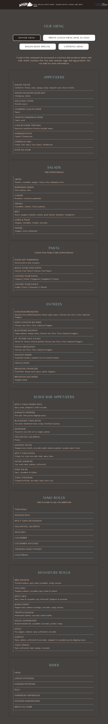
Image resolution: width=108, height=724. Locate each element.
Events (46, 4)
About (80, 4)
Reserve (58, 4)
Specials (41, 4)
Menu (35, 4)
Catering (71, 4)
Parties (64, 4)
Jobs (76, 4)
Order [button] (52, 4)
